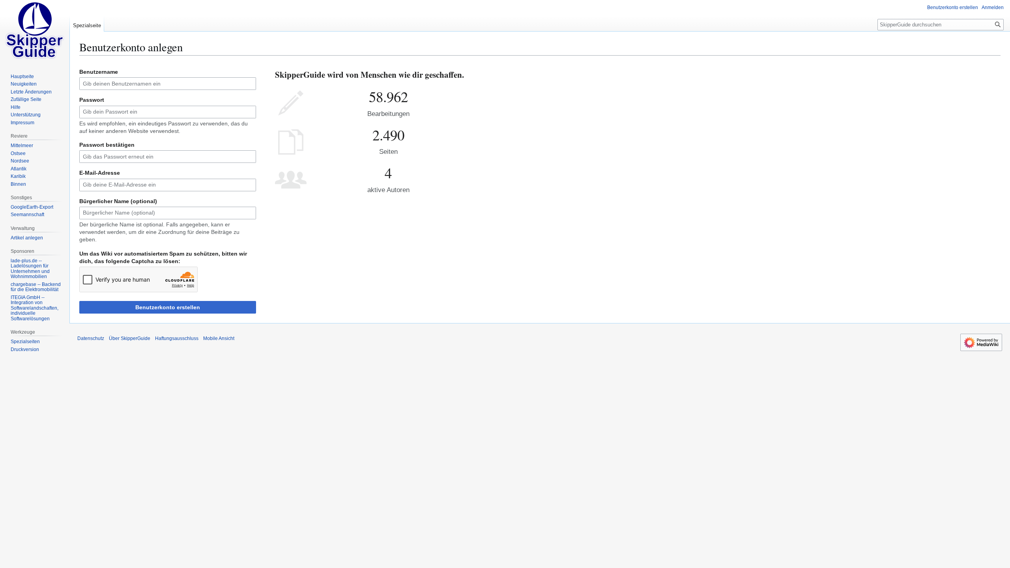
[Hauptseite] (34, 31)
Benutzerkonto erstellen (167, 307)
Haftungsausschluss (176, 338)
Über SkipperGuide (129, 338)
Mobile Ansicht (218, 338)
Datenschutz (90, 338)
